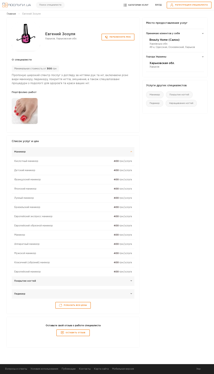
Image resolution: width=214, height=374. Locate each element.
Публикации (69, 369)
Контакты (85, 369)
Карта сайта (101, 369)
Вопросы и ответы (16, 369)
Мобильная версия (123, 369)
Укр (198, 369)
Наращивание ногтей (181, 103)
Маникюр (155, 95)
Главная (11, 14)
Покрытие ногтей (179, 95)
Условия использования (44, 369)
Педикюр (155, 103)
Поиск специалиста (50, 5)
